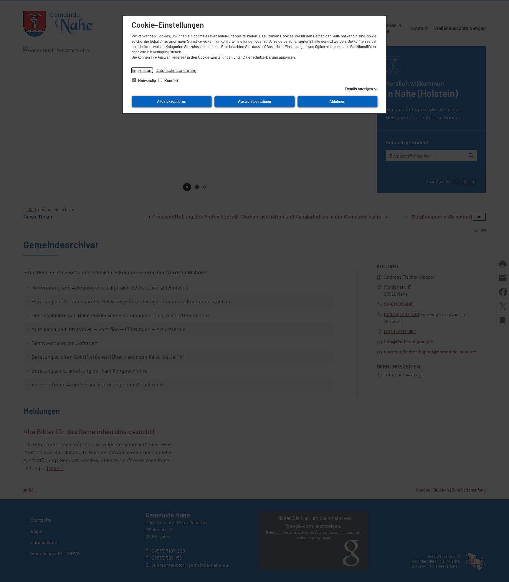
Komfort (170, 81)
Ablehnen (337, 102)
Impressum (142, 70)
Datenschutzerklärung (176, 70)
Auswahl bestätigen (254, 102)
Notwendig (147, 81)
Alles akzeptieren (171, 102)
